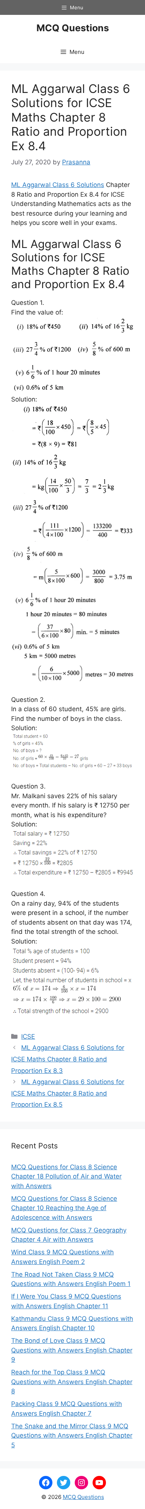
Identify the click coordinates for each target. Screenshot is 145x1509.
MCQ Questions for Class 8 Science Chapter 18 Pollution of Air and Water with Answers (66, 1176)
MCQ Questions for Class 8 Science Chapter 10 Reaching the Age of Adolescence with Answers (64, 1208)
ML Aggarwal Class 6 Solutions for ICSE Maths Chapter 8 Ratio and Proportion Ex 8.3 (67, 1059)
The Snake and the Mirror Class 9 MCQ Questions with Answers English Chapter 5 (71, 1435)
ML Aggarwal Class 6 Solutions (57, 184)
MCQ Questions (72, 27)
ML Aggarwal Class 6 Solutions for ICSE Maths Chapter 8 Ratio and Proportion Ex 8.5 (67, 1093)
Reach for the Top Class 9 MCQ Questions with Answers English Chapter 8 (71, 1381)
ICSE (28, 1036)
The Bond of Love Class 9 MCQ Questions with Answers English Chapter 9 (71, 1350)
